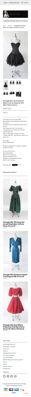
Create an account (14, 2)
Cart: (26, 2)
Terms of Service (7, 366)
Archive (5, 362)
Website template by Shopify (14, 385)
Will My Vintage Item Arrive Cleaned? (13, 359)
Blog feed (11, 376)
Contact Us (6, 348)
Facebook (8, 376)
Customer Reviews (8, 357)
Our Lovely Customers (9, 355)
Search (5, 364)
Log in (5, 2)
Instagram (15, 376)
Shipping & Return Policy (9, 353)
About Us (5, 351)
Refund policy (6, 368)
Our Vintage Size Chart (9, 344)
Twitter (4, 376)
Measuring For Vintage (9, 346)
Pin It (20, 165)
